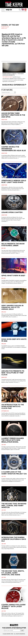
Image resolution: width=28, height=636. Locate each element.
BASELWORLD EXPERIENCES (13, 85)
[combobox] (8, 92)
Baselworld (6, 34)
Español (3, 26)
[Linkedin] (15, 625)
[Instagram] (13, 625)
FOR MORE (7, 90)
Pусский (7, 26)
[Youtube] (17, 625)
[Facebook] (11, 625)
